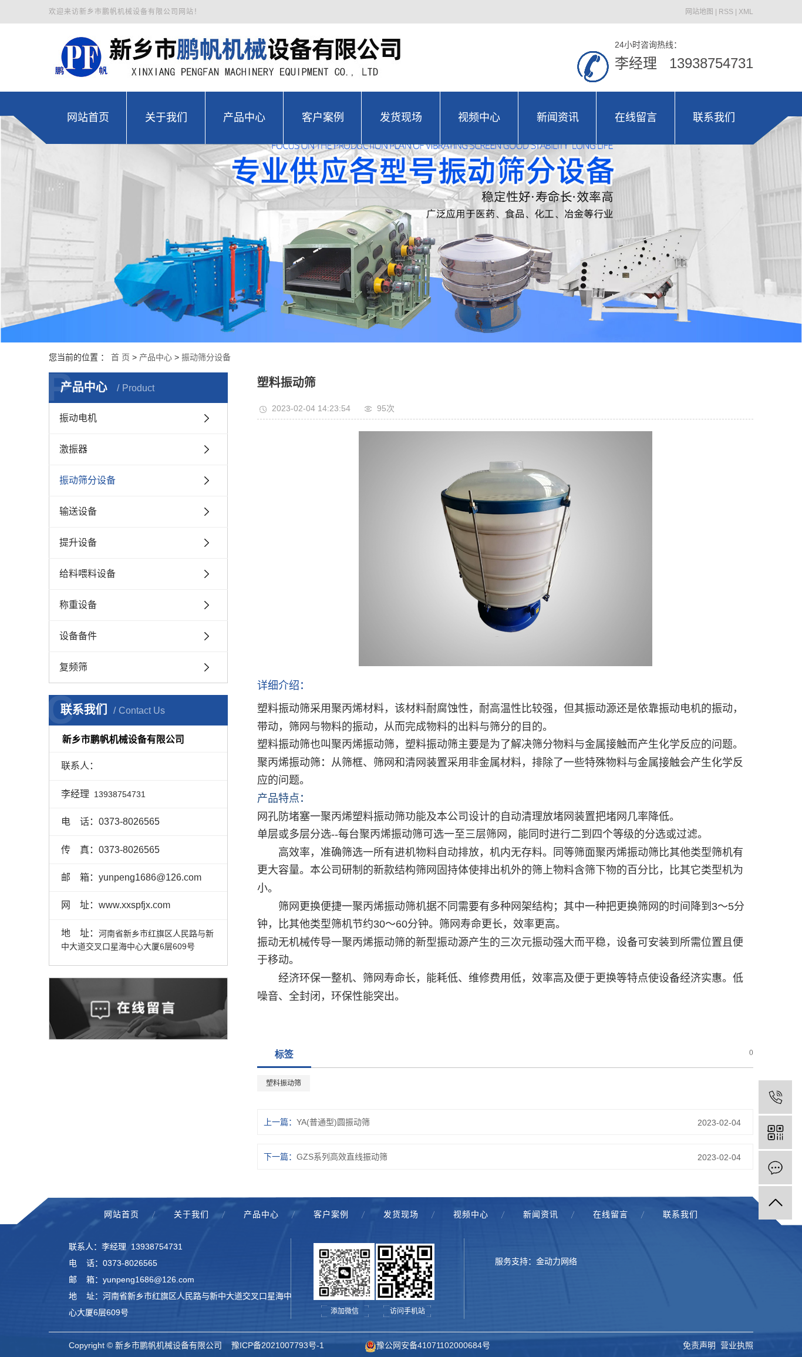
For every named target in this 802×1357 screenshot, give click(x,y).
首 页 (120, 357)
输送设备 (78, 511)
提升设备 (78, 542)
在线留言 (610, 1214)
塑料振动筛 (283, 1083)
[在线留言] (775, 1167)
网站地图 (699, 12)
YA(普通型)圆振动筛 (333, 1122)
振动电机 (78, 418)
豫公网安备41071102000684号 (433, 1345)
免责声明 (699, 1345)
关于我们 (191, 1214)
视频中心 (470, 1214)
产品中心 (155, 357)
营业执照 (736, 1345)
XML (746, 12)
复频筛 (73, 667)
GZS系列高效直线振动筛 (341, 1156)
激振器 (73, 449)
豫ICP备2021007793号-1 (277, 1345)
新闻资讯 (540, 1214)
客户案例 (331, 1214)
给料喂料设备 (87, 574)
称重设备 (78, 605)
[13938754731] (775, 1097)
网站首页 (121, 1214)
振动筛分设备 (206, 357)
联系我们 (680, 1214)
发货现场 (401, 1214)
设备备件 (78, 636)
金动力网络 (556, 1261)
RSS (726, 12)
